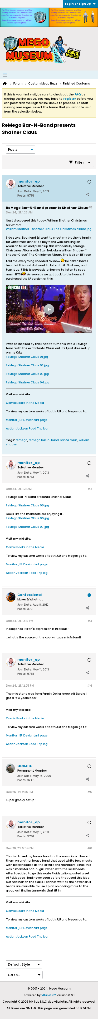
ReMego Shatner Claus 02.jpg (27, 365)
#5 (89, 792)
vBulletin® (48, 995)
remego (21, 440)
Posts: (21, 195)
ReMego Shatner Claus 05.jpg (27, 505)
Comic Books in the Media (25, 403)
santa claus (69, 440)
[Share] (87, 194)
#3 (90, 621)
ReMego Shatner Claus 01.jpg (27, 357)
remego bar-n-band (44, 440)
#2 (90, 489)
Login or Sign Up (78, 4)
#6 (89, 848)
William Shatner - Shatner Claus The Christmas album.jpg (48, 229)
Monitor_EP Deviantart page (27, 420)
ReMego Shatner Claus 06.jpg (27, 518)
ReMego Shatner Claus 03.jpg (27, 374)
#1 (90, 207)
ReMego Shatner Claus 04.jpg (27, 382)
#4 (89, 686)
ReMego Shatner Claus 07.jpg (27, 527)
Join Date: (24, 191)
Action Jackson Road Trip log (27, 428)
